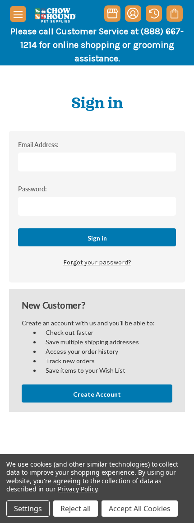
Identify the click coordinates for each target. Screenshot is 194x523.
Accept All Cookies (140, 509)
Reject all (75, 509)
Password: (32, 188)
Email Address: (38, 144)
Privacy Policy (77, 489)
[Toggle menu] (18, 14)
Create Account (97, 394)
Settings (28, 509)
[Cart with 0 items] (174, 14)
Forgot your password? (97, 262)
